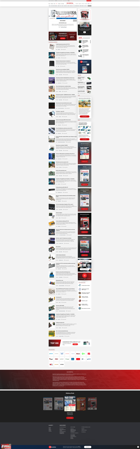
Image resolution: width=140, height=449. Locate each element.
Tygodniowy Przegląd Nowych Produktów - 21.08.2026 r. (65, 178)
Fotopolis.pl (82, 428)
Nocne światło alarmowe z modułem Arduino (63, 86)
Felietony (60, 167)
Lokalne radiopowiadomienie (60, 254)
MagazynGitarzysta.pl (73, 429)
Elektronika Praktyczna (73, 436)
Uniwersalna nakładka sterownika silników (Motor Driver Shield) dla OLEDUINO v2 (85, 50)
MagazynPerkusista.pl (73, 430)
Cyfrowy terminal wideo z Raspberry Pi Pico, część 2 (64, 204)
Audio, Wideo (60, 74)
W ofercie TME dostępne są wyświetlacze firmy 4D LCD (65, 153)
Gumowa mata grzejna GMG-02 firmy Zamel (63, 119)
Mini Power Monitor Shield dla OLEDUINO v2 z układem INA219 (85, 46)
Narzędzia (59, 226)
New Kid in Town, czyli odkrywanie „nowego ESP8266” (81, 78)
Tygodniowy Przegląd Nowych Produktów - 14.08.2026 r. (65, 314)
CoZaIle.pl (61, 430)
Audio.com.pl (72, 428)
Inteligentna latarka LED (60, 322)
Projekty (52, 3)
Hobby (59, 302)
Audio (58, 66)
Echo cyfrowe (58, 246)
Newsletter (77, 3)
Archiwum (83, 3)
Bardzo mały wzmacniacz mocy (61, 170)
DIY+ (56, 3)
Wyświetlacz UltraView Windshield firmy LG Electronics (65, 77)
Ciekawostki (59, 133)
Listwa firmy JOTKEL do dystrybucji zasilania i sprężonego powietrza (65, 264)
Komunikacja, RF (60, 192)
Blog (49, 3)
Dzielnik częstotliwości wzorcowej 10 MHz (63, 22)
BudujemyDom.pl (62, 428)
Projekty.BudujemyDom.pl (63, 429)
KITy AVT (50, 427)
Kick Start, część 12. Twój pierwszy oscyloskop (63, 238)
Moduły (83, 43)
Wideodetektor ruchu (59, 280)
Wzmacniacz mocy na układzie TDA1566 (62, 69)
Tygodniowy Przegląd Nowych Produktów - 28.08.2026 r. (65, 52)
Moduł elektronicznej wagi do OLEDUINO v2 (85, 55)
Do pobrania (86, 3)
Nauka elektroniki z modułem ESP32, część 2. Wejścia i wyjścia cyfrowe (66, 137)
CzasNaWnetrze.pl (62, 433)
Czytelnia (59, 3)
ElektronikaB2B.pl (73, 434)
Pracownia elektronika (64, 27)
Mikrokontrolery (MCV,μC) (82, 79)
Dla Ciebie (62, 3)
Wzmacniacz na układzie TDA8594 (62, 145)
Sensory (59, 49)
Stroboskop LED (58, 297)
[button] (74, 21)
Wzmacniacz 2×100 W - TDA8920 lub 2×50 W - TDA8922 (65, 94)
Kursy (54, 3)
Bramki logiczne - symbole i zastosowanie (81, 82)
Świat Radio (72, 438)
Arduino (60, 91)
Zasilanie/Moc (60, 277)
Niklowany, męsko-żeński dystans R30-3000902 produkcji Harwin (65, 196)
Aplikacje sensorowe (61, 285)
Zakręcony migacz (59, 212)
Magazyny (80, 3)
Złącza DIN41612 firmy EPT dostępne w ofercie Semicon (65, 288)
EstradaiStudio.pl (73, 431)
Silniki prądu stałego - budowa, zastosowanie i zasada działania (81, 87)
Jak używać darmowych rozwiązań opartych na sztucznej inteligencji (65, 230)
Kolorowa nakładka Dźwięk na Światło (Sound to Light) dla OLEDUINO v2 (85, 41)
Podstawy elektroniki (61, 108)
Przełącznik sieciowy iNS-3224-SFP (62, 187)
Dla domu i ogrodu (61, 336)
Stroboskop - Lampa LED (60, 111)
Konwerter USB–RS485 (60, 305)
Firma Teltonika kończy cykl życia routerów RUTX (64, 128)
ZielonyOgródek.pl (62, 432)
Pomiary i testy (61, 243)
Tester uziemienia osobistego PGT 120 (62, 221)
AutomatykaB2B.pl (73, 435)
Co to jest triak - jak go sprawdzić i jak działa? (81, 91)
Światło (60, 116)
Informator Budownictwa (63, 431)
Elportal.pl (72, 437)
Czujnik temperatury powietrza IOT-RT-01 (63, 44)
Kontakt (50, 428)
